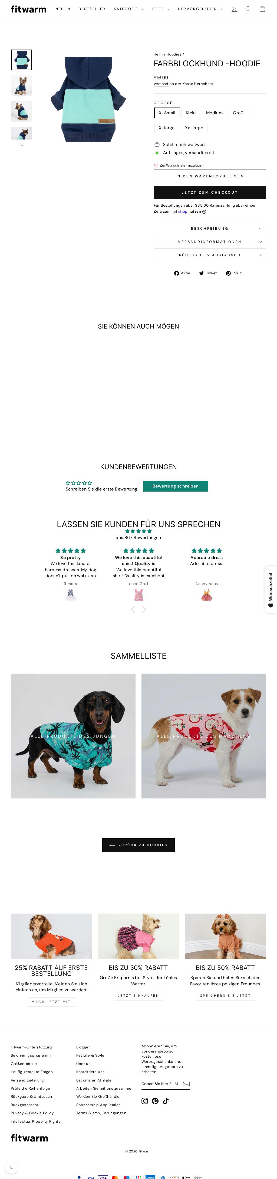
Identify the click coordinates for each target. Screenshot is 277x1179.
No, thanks (191, 636)
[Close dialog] (237, 522)
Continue (191, 606)
